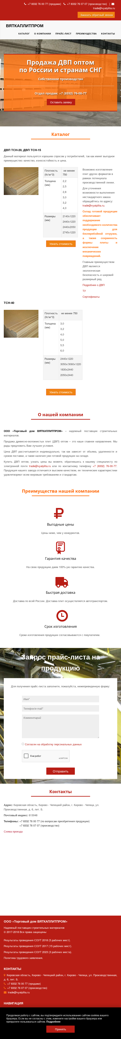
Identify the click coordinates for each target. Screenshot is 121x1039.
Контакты (108, 33)
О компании (42, 33)
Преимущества (86, 33)
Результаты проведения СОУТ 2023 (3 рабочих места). (38, 952)
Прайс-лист (63, 33)
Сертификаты (91, 296)
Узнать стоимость (60, 244)
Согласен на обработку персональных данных (53, 744)
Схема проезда (13, 831)
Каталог (24, 33)
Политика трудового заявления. (23, 958)
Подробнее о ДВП (94, 285)
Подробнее (53, 1021)
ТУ (84, 291)
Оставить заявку (61, 102)
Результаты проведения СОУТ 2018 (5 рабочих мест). (37, 940)
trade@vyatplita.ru (104, 8)
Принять (60, 1029)
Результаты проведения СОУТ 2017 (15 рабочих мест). (38, 946)
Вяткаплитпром (24, 25)
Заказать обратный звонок (96, 15)
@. (40, 466)
